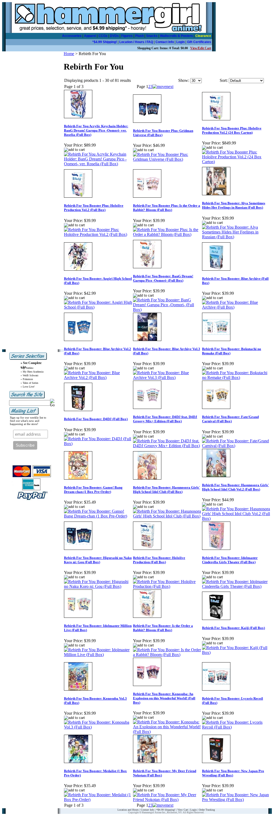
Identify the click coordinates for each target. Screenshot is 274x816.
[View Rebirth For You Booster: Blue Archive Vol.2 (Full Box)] (98, 377)
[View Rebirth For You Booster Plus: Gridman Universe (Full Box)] (167, 159)
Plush (139, 36)
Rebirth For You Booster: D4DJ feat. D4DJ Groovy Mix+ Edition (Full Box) (165, 419)
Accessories (72, 36)
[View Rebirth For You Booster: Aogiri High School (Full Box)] (98, 307)
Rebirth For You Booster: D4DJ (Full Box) (96, 419)
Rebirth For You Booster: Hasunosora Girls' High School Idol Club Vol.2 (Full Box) (235, 487)
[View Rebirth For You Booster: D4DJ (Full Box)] (98, 443)
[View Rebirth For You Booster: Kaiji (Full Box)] (236, 652)
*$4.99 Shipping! (104, 42)
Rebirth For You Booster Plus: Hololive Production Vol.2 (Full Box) (93, 208)
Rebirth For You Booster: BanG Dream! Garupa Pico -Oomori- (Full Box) (163, 278)
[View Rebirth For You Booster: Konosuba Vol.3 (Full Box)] (98, 727)
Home (69, 53)
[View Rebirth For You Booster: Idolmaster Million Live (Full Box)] (98, 654)
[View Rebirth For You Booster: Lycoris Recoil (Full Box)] (236, 727)
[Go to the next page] (163, 86)
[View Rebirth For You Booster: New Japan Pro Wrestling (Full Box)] (236, 799)
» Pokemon (27, 379)
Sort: (224, 80)
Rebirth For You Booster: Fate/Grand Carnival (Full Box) (230, 419)
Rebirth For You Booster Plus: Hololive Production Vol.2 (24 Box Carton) (231, 130)
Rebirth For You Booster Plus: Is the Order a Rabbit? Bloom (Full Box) (166, 208)
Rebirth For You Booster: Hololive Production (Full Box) (159, 560)
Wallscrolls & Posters (176, 36)
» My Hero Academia (32, 371)
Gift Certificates (199, 42)
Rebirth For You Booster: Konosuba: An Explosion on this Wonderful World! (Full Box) (164, 698)
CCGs (103, 36)
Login (180, 42)
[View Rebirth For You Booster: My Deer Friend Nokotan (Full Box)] (167, 799)
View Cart (182, 809)
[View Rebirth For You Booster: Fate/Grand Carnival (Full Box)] (236, 445)
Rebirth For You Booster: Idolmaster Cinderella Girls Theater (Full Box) (230, 560)
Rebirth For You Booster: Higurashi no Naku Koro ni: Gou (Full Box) (98, 560)
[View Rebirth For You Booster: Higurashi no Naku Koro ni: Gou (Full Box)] (98, 586)
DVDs (114, 36)
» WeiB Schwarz (29, 375)
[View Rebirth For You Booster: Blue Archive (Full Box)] (236, 307)
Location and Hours (128, 809)
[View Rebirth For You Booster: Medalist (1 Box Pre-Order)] (98, 799)
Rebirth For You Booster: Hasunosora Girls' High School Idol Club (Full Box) (166, 489)
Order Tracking (207, 809)
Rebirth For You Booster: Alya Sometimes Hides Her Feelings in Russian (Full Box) (233, 205)
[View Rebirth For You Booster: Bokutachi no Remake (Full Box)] (236, 377)
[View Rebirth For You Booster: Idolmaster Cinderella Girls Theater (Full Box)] (236, 586)
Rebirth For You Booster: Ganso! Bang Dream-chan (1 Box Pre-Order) (93, 489)
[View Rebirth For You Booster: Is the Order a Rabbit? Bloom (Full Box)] (167, 654)
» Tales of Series (29, 382)
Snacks (152, 36)
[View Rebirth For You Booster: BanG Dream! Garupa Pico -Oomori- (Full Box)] (167, 309)
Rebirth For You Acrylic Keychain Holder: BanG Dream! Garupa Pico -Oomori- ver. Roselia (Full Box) (96, 130)
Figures (127, 36)
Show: (183, 80)
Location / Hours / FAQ (136, 42)
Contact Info (164, 42)
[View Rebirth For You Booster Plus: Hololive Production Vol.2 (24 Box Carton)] (236, 161)
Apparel (90, 36)
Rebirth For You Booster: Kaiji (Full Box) (233, 628)
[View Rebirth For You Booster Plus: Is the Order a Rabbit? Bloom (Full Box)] (167, 234)
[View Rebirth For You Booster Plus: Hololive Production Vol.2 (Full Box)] (98, 234)
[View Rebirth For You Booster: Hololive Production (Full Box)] (167, 586)
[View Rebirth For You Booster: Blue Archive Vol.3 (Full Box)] (167, 377)
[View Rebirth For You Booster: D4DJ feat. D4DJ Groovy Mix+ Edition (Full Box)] (167, 445)
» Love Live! (28, 386)
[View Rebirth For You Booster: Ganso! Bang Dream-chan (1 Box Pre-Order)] (98, 516)
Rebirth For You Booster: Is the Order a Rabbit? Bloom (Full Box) (163, 628)
